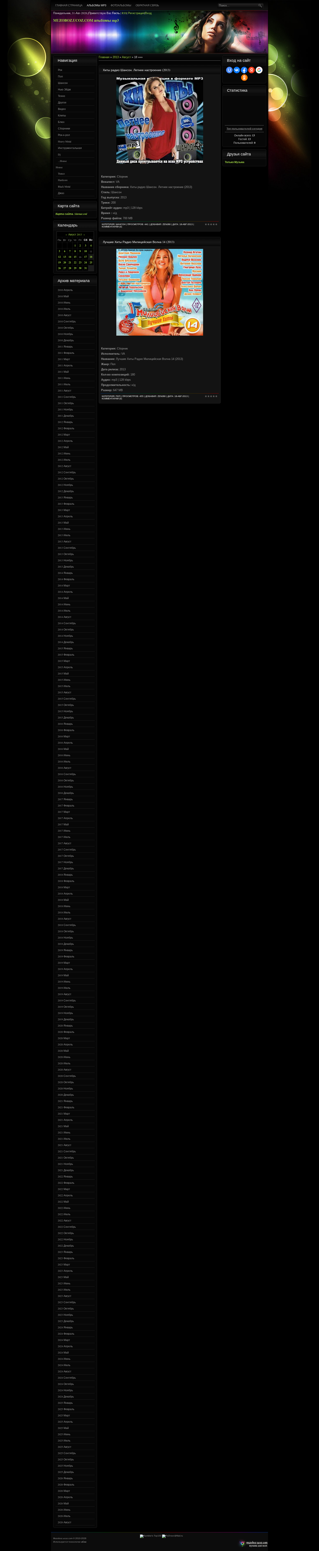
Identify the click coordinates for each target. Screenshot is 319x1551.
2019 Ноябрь (65, 1013)
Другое (62, 102)
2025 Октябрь (66, 1459)
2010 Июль (64, 308)
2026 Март (64, 1490)
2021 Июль (64, 1138)
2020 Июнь (64, 1057)
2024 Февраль (66, 1333)
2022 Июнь (64, 1208)
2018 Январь (65, 874)
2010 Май (63, 296)
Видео (62, 109)
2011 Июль (64, 384)
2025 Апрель (65, 1421)
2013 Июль (64, 535)
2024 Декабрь (66, 1396)
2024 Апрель (65, 1346)
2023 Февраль (66, 1258)
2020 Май (63, 1050)
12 (59, 257)
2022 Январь (65, 1176)
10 (85, 251)
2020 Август (64, 1069)
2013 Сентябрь (67, 547)
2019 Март (64, 962)
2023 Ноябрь (65, 1314)
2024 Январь (65, 1327)
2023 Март (64, 1264)
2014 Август (64, 617)
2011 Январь (65, 346)
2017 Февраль (66, 805)
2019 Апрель (65, 969)
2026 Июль (64, 1516)
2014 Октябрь (66, 629)
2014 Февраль (66, 579)
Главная (104, 57)
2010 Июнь (64, 302)
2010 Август (64, 315)
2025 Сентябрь (67, 1453)
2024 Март (64, 1340)
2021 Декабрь (66, 1170)
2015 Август (64, 692)
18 (91, 257)
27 (64, 268)
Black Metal (64, 186)
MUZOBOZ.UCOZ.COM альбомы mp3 (86, 20)
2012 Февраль (66, 428)
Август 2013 (75, 234)
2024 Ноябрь (65, 1390)
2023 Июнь (64, 1283)
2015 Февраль (66, 654)
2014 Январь (65, 573)
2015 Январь (65, 648)
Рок (60, 70)
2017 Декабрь (66, 868)
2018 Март (64, 887)
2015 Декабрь (66, 717)
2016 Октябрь (66, 780)
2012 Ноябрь (65, 485)
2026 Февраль (66, 1484)
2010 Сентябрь (67, 321)
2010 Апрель (65, 290)
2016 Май (63, 749)
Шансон (63, 83)
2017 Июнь (64, 830)
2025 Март (64, 1415)
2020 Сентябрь (67, 1076)
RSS (124, 13)
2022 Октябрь (66, 1233)
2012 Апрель (65, 440)
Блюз (61, 122)
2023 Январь (65, 1252)
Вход (148, 13)
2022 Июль (64, 1214)
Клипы (62, 115)
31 (85, 268)
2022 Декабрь (66, 1245)
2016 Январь (65, 723)
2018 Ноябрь (65, 937)
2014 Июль (64, 610)
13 (64, 257)
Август (126, 57)
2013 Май (63, 522)
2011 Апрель (65, 365)
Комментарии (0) (112, 226)
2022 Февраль (66, 1182)
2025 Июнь (64, 1434)
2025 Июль (64, 1440)
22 (75, 262)
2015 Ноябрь (65, 711)
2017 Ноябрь (65, 862)
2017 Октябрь (66, 855)
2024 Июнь (64, 1358)
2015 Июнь (64, 679)
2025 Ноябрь (65, 1465)
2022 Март (64, 1189)
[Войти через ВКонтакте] (236, 70)
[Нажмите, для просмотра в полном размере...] (159, 162)
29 (75, 268)
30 (80, 268)
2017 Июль (64, 837)
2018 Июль (64, 912)
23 (80, 262)
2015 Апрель (65, 667)
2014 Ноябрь (65, 635)
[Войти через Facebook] (244, 70)
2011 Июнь (64, 378)
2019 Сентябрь (67, 1000)
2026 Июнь (64, 1509)
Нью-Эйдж (64, 89)
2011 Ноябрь (65, 409)
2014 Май (63, 598)
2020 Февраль (66, 1031)
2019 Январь (65, 950)
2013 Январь (65, 497)
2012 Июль (64, 459)
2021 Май (63, 1126)
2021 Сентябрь (67, 1151)
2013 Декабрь (66, 566)
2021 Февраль (66, 1107)
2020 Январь (65, 1025)
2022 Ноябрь (65, 1239)
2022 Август (64, 1220)
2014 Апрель (65, 591)
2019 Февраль (66, 956)
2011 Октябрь (66, 403)
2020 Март (64, 1038)
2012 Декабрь (66, 491)
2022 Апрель (65, 1195)
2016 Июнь (64, 755)
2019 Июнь (64, 981)
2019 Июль (64, 987)
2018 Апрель (65, 893)
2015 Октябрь (66, 705)
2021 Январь (65, 1101)
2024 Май (63, 1352)
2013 (116, 57)
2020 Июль (64, 1063)
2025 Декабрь (66, 1472)
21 (70, 262)
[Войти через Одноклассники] (244, 77)
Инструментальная (70, 148)
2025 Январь (65, 1402)
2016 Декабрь (66, 793)
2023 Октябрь (66, 1308)
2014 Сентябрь (67, 623)
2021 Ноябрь (65, 1164)
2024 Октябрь (66, 1384)
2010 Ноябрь (65, 334)
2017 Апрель (65, 818)
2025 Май (63, 1428)
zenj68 (167, 224)
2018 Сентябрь (67, 925)
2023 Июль (64, 1289)
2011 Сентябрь (67, 396)
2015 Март (64, 661)
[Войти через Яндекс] (251, 70)
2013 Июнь (64, 529)
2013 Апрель (65, 516)
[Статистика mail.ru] (172, 1536)
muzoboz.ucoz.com (252, 1543)
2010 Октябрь (66, 327)
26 (59, 268)
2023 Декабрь (66, 1321)
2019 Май (63, 975)
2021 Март (64, 1113)
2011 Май (63, 371)
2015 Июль (64, 686)
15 (75, 257)
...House (62, 161)
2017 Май (63, 824)
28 (70, 268)
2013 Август (64, 541)
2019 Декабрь (66, 1019)
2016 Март (64, 736)
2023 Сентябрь (67, 1302)
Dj (59, 154)
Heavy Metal (64, 141)
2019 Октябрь (66, 1006)
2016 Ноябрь (65, 786)
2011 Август (64, 390)
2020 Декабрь (66, 1094)
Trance (61, 173)
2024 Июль (64, 1365)
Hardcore (62, 180)
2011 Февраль (66, 352)
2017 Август (64, 843)
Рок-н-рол (64, 135)
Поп (60, 76)
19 (59, 262)
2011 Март (64, 359)
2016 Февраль (66, 730)
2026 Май (63, 1503)
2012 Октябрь (66, 478)
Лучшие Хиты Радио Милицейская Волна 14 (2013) (138, 242)
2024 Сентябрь (67, 1377)
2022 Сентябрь (67, 1226)
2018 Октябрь (66, 931)
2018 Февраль (66, 881)
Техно (61, 96)
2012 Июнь (64, 453)
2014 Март (64, 585)
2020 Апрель (65, 1044)
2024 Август (64, 1371)
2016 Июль (64, 761)
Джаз (61, 193)
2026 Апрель (65, 1497)
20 (64, 262)
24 (85, 262)
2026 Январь (65, 1478)
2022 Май (63, 1201)
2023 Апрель (65, 1270)
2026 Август (64, 1522)
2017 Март (64, 811)
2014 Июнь (64, 604)
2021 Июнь (64, 1132)
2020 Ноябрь (65, 1088)
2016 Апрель (65, 742)
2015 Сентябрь (67, 698)
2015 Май (63, 673)
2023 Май (63, 1277)
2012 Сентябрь (67, 472)
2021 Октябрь (66, 1157)
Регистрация (136, 13)
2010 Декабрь (66, 340)
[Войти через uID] (229, 70)
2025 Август (64, 1446)
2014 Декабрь (66, 642)
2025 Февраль (66, 1409)
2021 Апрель (65, 1120)
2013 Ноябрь (65, 560)
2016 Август (64, 767)
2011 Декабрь (66, 415)
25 (91, 262)
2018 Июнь (64, 906)
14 (70, 257)
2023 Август (64, 1296)
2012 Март (64, 434)
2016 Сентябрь (67, 774)
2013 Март (64, 510)
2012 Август (64, 466)
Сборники (64, 128)
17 (85, 257)
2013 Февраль (66, 503)
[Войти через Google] (259, 70)
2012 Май (63, 447)
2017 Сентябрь (67, 849)
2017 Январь (65, 799)
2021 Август (64, 1145)
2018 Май (63, 899)
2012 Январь (65, 422)
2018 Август (64, 918)
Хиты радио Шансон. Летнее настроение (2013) (136, 70)
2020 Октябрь (66, 1082)
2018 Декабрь (66, 943)
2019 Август (64, 994)
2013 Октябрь (66, 554)
